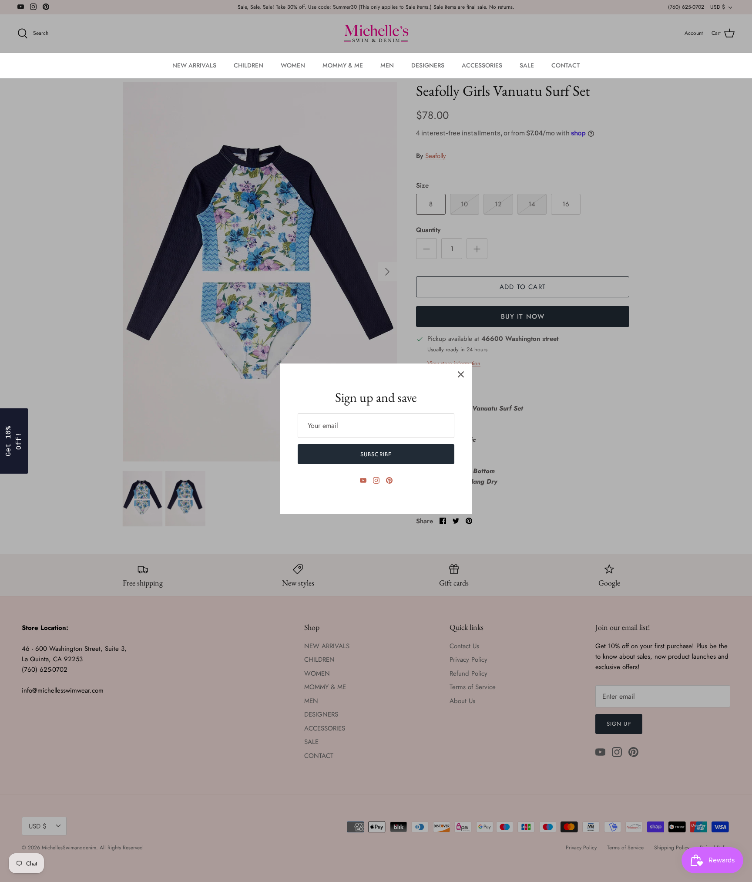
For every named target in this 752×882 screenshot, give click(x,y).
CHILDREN (248, 65)
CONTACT (565, 65)
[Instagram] (376, 480)
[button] (14, 441)
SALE (527, 65)
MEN (387, 65)
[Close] (460, 374)
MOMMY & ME (342, 65)
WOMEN (293, 65)
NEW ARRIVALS (194, 65)
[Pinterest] (389, 480)
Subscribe (375, 454)
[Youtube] (363, 480)
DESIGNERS (427, 65)
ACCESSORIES (482, 65)
